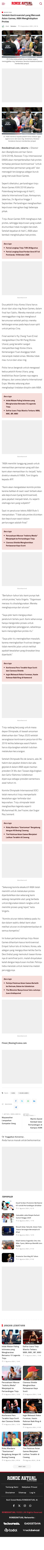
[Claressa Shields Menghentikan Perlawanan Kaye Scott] (32, 1373)
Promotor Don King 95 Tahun (27, 1256)
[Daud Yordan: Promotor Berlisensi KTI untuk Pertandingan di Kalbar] (8, 1205)
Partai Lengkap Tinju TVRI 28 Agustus (22, 247)
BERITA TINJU (8, 12)
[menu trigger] (4, 3)
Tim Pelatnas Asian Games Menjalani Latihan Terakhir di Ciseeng (21, 836)
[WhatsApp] (28, 1101)
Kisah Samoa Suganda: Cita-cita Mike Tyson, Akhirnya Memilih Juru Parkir (29, 1243)
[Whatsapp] (30, 1505)
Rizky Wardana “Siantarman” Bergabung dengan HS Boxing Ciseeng (23, 829)
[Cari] (40, 3)
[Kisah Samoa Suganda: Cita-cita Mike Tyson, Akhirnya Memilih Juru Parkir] (8, 1244)
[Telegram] (15, 1107)
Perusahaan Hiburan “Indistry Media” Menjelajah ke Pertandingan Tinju (22, 537)
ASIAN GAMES (24, 1093)
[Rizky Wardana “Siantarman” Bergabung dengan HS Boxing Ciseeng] (11, 1439)
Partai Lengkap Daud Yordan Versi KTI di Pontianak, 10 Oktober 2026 (23, 253)
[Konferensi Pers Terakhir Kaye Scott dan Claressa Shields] (11, 1406)
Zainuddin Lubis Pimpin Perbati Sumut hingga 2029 (27, 1216)
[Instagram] (24, 1505)
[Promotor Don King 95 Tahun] (8, 1257)
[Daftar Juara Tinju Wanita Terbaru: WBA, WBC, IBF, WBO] (32, 1337)
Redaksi (13, 26)
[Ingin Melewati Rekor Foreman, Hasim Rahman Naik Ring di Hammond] (32, 1406)
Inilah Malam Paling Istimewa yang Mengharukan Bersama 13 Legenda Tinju (21, 403)
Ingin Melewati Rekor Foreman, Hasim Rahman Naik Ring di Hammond (22, 676)
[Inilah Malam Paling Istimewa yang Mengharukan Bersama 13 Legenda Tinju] (11, 1337)
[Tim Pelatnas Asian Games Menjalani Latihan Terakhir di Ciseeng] (32, 1439)
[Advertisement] (22, 85)
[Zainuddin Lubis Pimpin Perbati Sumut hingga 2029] (8, 1217)
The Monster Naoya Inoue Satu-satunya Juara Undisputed (23, 992)
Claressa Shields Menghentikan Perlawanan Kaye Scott (19, 544)
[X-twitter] (19, 1505)
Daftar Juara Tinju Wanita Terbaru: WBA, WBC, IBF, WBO (23, 412)
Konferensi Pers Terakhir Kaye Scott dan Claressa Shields (21, 669)
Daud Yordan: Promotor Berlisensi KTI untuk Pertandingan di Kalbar (29, 1204)
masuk (17, 1140)
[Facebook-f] (13, 1505)
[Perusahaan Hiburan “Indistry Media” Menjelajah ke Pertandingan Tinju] (11, 1373)
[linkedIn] (34, 1101)
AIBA (13, 1093)
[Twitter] (22, 1101)
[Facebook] (15, 1101)
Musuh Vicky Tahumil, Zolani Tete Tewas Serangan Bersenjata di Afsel (29, 1229)
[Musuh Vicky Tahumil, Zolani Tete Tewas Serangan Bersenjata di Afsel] (8, 1230)
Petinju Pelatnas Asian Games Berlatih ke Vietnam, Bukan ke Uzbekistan (22, 985)
